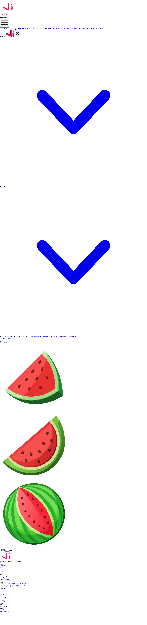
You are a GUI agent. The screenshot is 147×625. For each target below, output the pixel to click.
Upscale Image (25, 336)
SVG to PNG (56, 336)
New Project (3, 576)
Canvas (4, 186)
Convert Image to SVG (6, 579)
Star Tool (2, 590)
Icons (77, 336)
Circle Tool (3, 588)
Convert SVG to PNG (6, 581)
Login (1, 573)
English (2, 594)
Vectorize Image (6, 336)
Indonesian (3, 602)
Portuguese (3, 597)
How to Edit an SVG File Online (9, 586)
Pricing (97, 28)
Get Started (3, 565)
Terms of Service (4, 611)
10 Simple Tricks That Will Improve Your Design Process (15, 585)
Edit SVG (16, 336)
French (2, 600)
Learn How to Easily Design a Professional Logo (13, 583)
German (2, 599)
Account (4, 341)
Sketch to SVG (46, 336)
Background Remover (68, 336)
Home (1, 28)
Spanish (2, 595)
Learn (101, 28)
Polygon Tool (3, 591)
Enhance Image (35, 336)
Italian (1, 603)
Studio (10, 186)
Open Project (3, 577)
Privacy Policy (4, 609)
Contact (10, 338)
